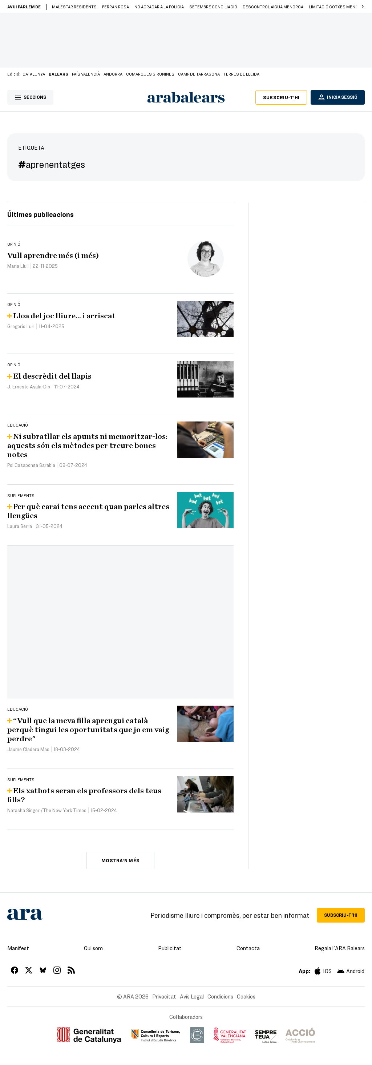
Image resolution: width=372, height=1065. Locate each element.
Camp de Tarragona (199, 73)
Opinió (13, 243)
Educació (17, 424)
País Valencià (86, 73)
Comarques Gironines (150, 73)
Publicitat (170, 948)
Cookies (246, 996)
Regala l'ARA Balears (340, 948)
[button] (362, 6)
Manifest (18, 948)
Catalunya (34, 73)
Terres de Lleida (241, 73)
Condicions (220, 996)
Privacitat (164, 996)
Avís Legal (192, 996)
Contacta (248, 948)
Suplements (21, 495)
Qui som (93, 948)
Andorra (113, 73)
